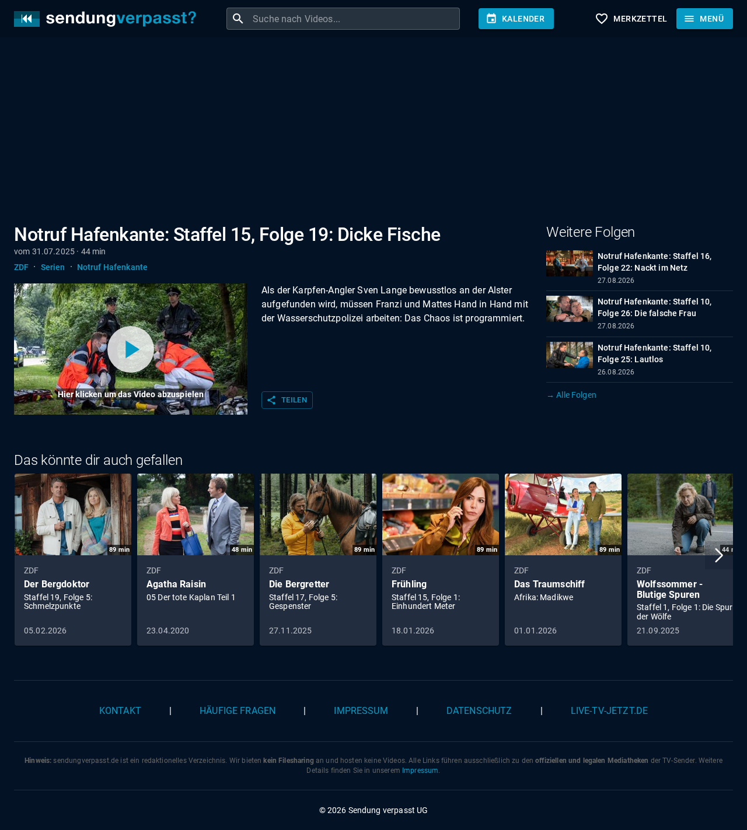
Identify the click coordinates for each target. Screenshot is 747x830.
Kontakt (120, 710)
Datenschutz (479, 710)
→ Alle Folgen (571, 395)
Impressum (361, 710)
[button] (719, 555)
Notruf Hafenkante (112, 267)
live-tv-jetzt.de (609, 710)
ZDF (21, 267)
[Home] (108, 19)
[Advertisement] (364, 133)
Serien (53, 267)
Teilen (286, 400)
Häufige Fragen (237, 710)
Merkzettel (631, 19)
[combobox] (355, 19)
